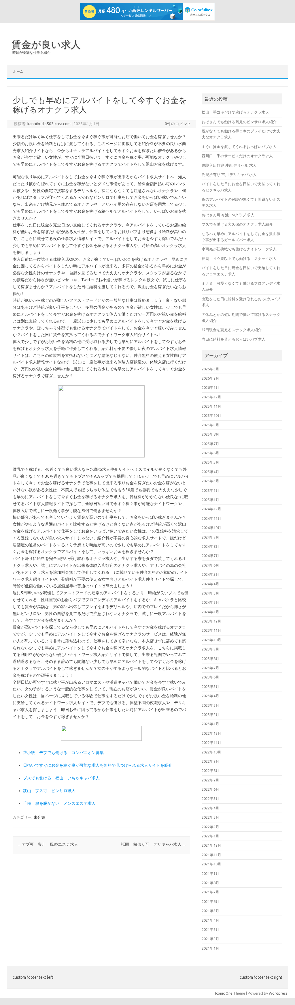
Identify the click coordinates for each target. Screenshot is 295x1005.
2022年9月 (210, 761)
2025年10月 (211, 415)
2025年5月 (210, 462)
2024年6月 (210, 565)
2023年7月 (210, 668)
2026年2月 (210, 378)
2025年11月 (211, 406)
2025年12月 (211, 397)
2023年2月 (210, 714)
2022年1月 (210, 836)
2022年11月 (211, 742)
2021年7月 (210, 892)
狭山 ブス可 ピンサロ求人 (49, 790)
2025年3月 (210, 481)
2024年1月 (210, 612)
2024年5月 (210, 574)
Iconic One (223, 993)
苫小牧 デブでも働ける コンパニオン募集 (63, 752)
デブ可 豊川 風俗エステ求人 (47, 844)
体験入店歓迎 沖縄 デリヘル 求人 (229, 165)
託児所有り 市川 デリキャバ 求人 (229, 174)
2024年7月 (210, 556)
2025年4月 (210, 472)
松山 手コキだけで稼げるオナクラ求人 (235, 112)
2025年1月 (210, 500)
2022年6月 (210, 789)
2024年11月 (211, 518)
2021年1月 (210, 948)
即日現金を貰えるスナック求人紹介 (232, 330)
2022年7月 (210, 780)
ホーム (18, 71)
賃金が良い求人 (46, 44)
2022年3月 (210, 817)
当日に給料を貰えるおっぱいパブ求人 (233, 339)
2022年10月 (211, 752)
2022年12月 (211, 733)
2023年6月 (210, 677)
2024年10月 (211, 528)
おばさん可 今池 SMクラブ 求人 (228, 215)
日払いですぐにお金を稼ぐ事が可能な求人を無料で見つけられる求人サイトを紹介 (97, 765)
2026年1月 (210, 387)
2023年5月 (210, 687)
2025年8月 (210, 434)
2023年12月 (211, 621)
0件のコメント (178, 123)
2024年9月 (210, 537)
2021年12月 (211, 845)
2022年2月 (210, 827)
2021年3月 (210, 929)
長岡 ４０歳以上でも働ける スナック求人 (239, 258)
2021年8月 (210, 883)
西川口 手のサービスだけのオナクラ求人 (237, 156)
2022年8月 (210, 770)
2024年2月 (210, 602)
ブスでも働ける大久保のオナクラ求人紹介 (237, 224)
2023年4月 (210, 696)
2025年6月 (210, 453)
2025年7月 (210, 444)
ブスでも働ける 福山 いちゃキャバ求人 (61, 778)
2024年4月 (210, 584)
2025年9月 (210, 425)
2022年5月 (210, 798)
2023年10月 (211, 640)
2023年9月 (210, 649)
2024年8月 (210, 546)
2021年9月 (210, 873)
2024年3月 (210, 593)
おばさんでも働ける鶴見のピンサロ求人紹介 (239, 122)
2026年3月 (210, 369)
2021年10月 (211, 864)
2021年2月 (210, 939)
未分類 (39, 817)
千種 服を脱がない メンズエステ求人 (59, 803)
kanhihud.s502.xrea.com (49, 123)
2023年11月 (211, 630)
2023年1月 (210, 724)
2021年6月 (210, 901)
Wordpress (278, 993)
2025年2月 (210, 490)
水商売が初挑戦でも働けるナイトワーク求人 (239, 249)
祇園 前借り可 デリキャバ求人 (153, 844)
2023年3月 (210, 705)
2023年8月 (210, 659)
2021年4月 (210, 920)
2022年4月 (210, 808)
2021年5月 (210, 911)
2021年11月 (211, 855)
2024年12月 (211, 509)
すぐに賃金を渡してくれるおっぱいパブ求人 (239, 147)
